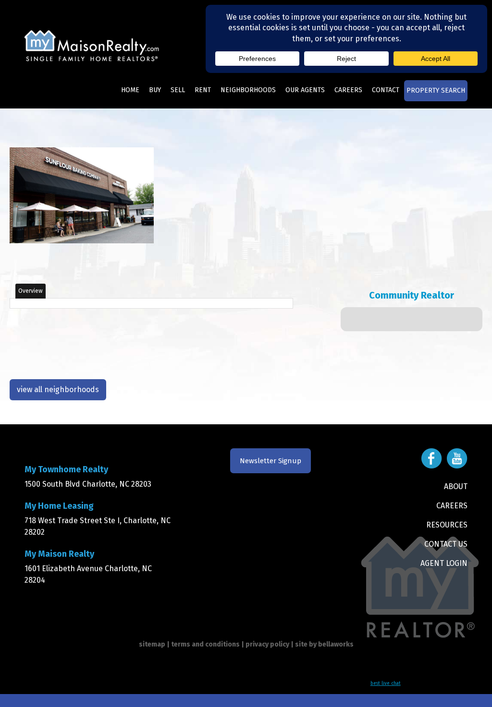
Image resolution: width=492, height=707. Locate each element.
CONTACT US (445, 544)
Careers (348, 90)
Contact (385, 90)
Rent (203, 90)
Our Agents (305, 90)
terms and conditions (205, 644)
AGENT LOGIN (443, 563)
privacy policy (267, 644)
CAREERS (451, 505)
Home (130, 90)
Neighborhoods (248, 90)
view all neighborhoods (58, 389)
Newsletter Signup (270, 460)
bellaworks (336, 644)
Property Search (435, 90)
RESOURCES (446, 524)
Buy (155, 90)
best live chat (385, 683)
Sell (178, 90)
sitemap (152, 644)
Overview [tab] (30, 291)
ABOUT (455, 486)
